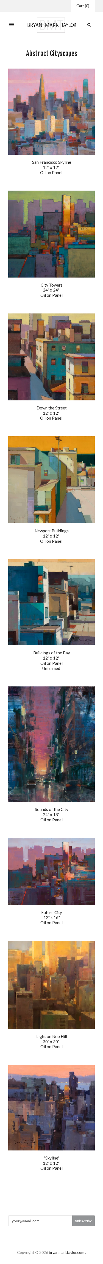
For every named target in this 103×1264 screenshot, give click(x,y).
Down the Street (52, 407)
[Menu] (11, 25)
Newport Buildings (52, 530)
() (82, 5)
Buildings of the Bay (51, 652)
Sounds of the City (51, 809)
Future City (51, 912)
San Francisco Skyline (51, 162)
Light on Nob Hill (51, 1036)
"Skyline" (51, 1157)
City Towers (52, 284)
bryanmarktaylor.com (66, 1252)
